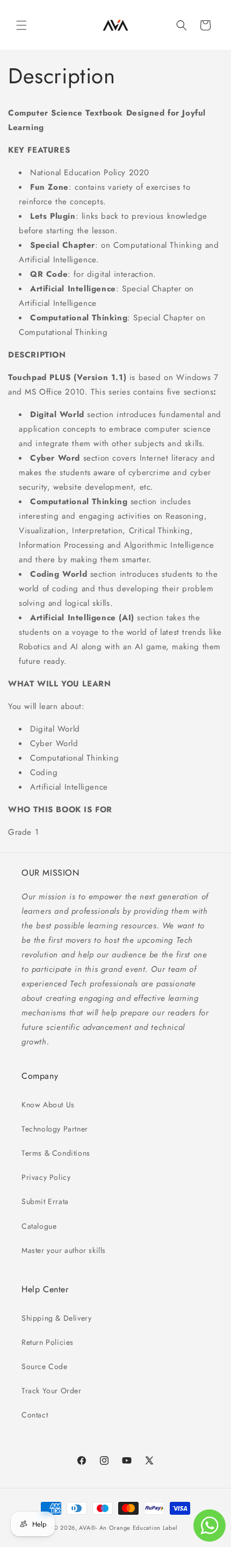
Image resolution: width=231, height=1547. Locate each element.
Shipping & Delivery (56, 1318)
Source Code (44, 1366)
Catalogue (38, 1226)
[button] (21, 25)
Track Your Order (51, 1390)
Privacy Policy (45, 1177)
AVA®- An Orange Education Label (128, 1527)
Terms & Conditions (55, 1153)
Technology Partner (54, 1128)
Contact (34, 1414)
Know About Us (48, 1104)
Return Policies (47, 1342)
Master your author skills (63, 1250)
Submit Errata (45, 1201)
